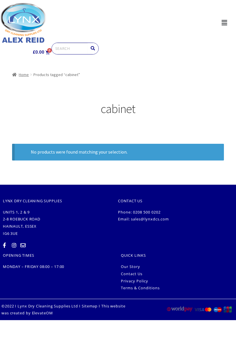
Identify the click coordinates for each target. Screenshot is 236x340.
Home (24, 74)
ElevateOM (42, 313)
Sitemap (90, 306)
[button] (224, 22)
